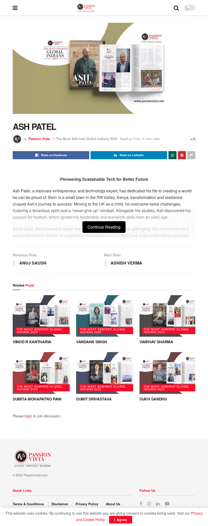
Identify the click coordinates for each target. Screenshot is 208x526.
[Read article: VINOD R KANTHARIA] (42, 316)
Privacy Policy (87, 503)
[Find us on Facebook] (141, 504)
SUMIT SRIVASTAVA (93, 399)
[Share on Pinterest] (182, 155)
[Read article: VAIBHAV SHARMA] (169, 316)
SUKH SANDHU (153, 399)
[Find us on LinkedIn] (158, 504)
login (28, 415)
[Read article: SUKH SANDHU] (169, 373)
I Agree (120, 519)
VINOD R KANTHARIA (32, 342)
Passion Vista (39, 138)
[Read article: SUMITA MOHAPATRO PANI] (42, 373)
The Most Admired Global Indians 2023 (86, 138)
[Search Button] (176, 7)
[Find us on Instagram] (149, 504)
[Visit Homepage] (95, 7)
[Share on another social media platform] (191, 155)
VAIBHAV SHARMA (156, 342)
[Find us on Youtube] (167, 504)
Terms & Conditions (28, 503)
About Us (113, 503)
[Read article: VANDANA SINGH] (105, 316)
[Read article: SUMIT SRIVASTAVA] (105, 373)
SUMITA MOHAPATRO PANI (37, 399)
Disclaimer (59, 503)
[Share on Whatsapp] (172, 155)
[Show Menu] (15, 7)
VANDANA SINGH (91, 342)
